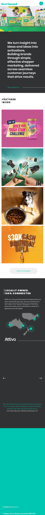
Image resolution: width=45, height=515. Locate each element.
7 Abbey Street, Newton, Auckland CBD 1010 (19, 513)
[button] (22, 125)
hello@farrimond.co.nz (10, 507)
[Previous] (4, 378)
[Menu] (41, 4)
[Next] (40, 378)
